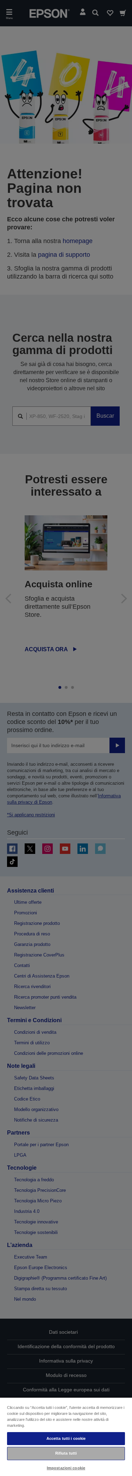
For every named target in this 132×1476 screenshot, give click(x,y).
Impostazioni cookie (66, 1468)
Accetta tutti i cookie (66, 1438)
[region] (66, 1436)
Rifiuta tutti (66, 1453)
